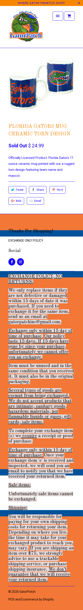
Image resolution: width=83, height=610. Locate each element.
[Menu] (57, 16)
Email (37, 200)
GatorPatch (27, 591)
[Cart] (69, 16)
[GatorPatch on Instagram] (20, 262)
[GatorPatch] (26, 28)
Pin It (60, 189)
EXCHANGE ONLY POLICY (25, 240)
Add (18, 200)
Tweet (19, 189)
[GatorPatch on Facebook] (11, 262)
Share (40, 189)
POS (11, 599)
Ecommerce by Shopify (37, 599)
